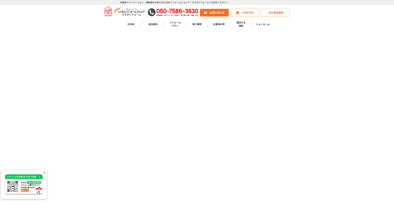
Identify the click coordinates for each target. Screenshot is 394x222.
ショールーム (263, 24)
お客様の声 (219, 24)
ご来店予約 (247, 12)
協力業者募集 (276, 12)
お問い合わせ (217, 12)
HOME (131, 24)
